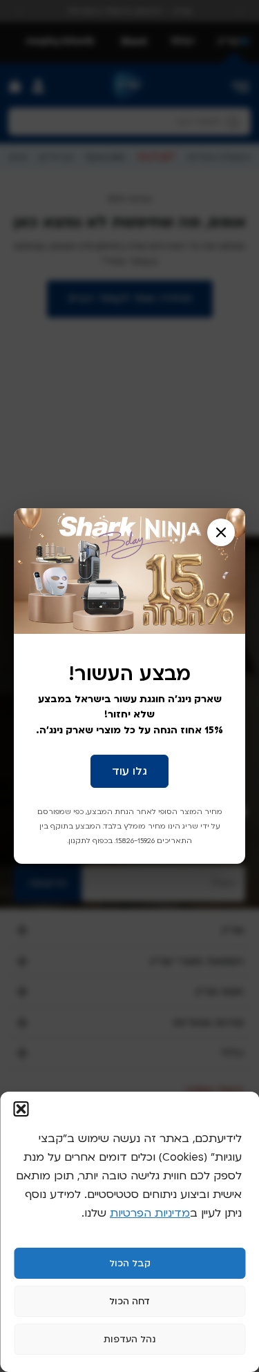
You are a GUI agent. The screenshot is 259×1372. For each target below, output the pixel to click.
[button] (21, 1109)
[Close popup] (221, 532)
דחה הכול (129, 1301)
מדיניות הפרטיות (150, 1213)
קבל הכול (130, 1263)
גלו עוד (129, 771)
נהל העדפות (129, 1339)
